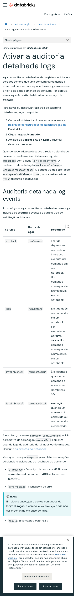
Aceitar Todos (50, 586)
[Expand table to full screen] (67, 226)
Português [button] (50, 14)
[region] (38, 564)
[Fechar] (67, 540)
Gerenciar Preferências (37, 576)
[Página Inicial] (6, 24)
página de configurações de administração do (37, 125)
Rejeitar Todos (25, 586)
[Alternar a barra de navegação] (5, 5)
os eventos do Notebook (30, 449)
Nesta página (13, 40)
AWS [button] (67, 14)
